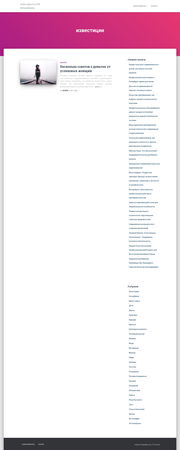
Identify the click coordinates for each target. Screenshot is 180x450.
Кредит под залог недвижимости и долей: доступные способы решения (143, 69)
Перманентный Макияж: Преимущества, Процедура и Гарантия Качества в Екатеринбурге (144, 263)
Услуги (154, 6)
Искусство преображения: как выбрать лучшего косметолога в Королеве (143, 99)
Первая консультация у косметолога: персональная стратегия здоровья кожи (141, 215)
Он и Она (132, 367)
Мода (131, 343)
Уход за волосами (136, 409)
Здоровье (133, 315)
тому (73, 91)
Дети (131, 306)
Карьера (63, 62)
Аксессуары (134, 291)
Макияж (132, 339)
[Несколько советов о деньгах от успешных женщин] (38, 72)
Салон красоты (139, 6)
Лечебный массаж (136, 334)
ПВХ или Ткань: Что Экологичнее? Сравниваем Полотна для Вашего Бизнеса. (143, 155)
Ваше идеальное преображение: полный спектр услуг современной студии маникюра (143, 129)
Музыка (132, 353)
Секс (131, 405)
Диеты (132, 310)
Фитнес (132, 414)
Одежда (132, 362)
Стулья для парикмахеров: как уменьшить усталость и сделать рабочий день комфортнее (142, 142)
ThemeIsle (156, 445)
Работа (132, 395)
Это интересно (135, 423)
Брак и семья (134, 301)
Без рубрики (134, 296)
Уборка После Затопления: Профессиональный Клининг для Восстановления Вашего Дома (143, 250)
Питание (132, 381)
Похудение (133, 386)
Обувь (131, 357)
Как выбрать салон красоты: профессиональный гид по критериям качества (141, 194)
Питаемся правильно (138, 376)
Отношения (133, 372)
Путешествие (134, 390)
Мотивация (133, 348)
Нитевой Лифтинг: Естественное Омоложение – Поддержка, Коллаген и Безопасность (142, 237)
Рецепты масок (135, 400)
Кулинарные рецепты (138, 329)
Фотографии (134, 419)
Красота (132, 325)
